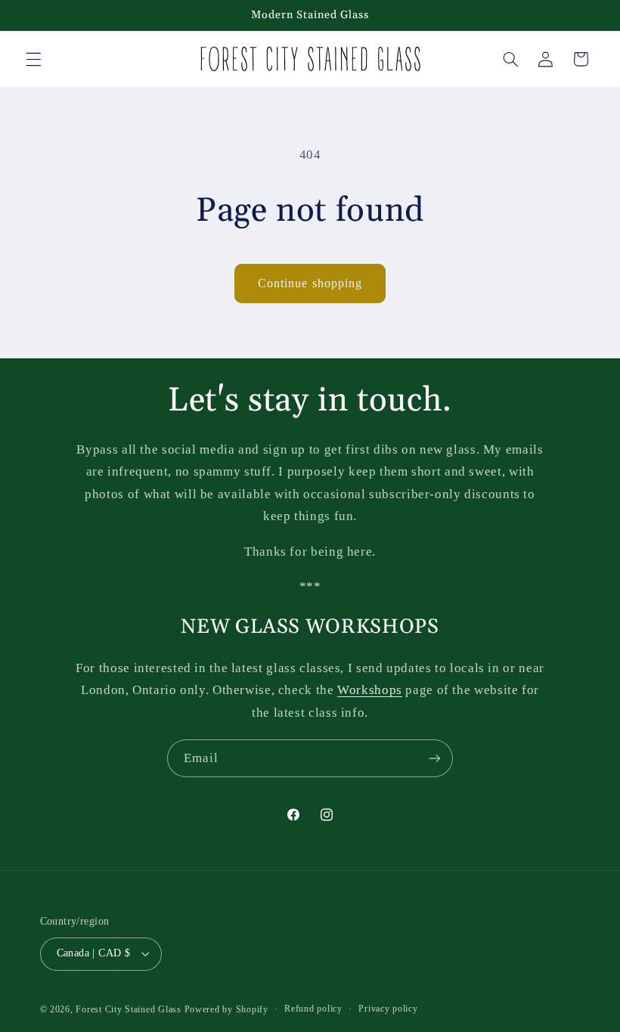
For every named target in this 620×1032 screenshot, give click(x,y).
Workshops (369, 690)
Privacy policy (387, 1008)
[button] (33, 59)
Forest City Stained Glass (128, 1009)
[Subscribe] (434, 757)
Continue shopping (310, 283)
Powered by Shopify (226, 1009)
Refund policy (313, 1008)
